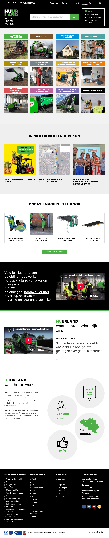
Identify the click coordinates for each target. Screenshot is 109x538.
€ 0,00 (101, 3)
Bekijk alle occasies (55, 251)
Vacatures (54, 3)
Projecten (61, 485)
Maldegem (36, 502)
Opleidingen (66, 3)
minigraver (12, 284)
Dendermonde (37, 488)
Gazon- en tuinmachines (15, 479)
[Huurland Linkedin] (89, 507)
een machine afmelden (91, 21)
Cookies (62, 532)
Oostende (36, 505)
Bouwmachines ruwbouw (15, 496)
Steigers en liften (12, 490)
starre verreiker (30, 280)
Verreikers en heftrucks (15, 493)
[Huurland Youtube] (94, 507)
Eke (33, 490)
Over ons (61, 479)
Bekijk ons (24, 3)
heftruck (10, 280)
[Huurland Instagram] (99, 507)
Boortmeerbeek (38, 482)
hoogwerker (29, 276)
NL (6, 3)
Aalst (34, 479)
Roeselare (36, 508)
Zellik (34, 516)
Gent (34, 493)
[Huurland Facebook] (84, 507)
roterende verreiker (37, 299)
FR (9, 3)
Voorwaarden (38, 532)
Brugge (34, 485)
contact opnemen (94, 17)
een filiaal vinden (93, 14)
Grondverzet (11, 482)
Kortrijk (34, 496)
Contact (61, 496)
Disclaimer (48, 532)
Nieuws (60, 482)
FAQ (77, 3)
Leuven (35, 499)
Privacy (55, 532)
